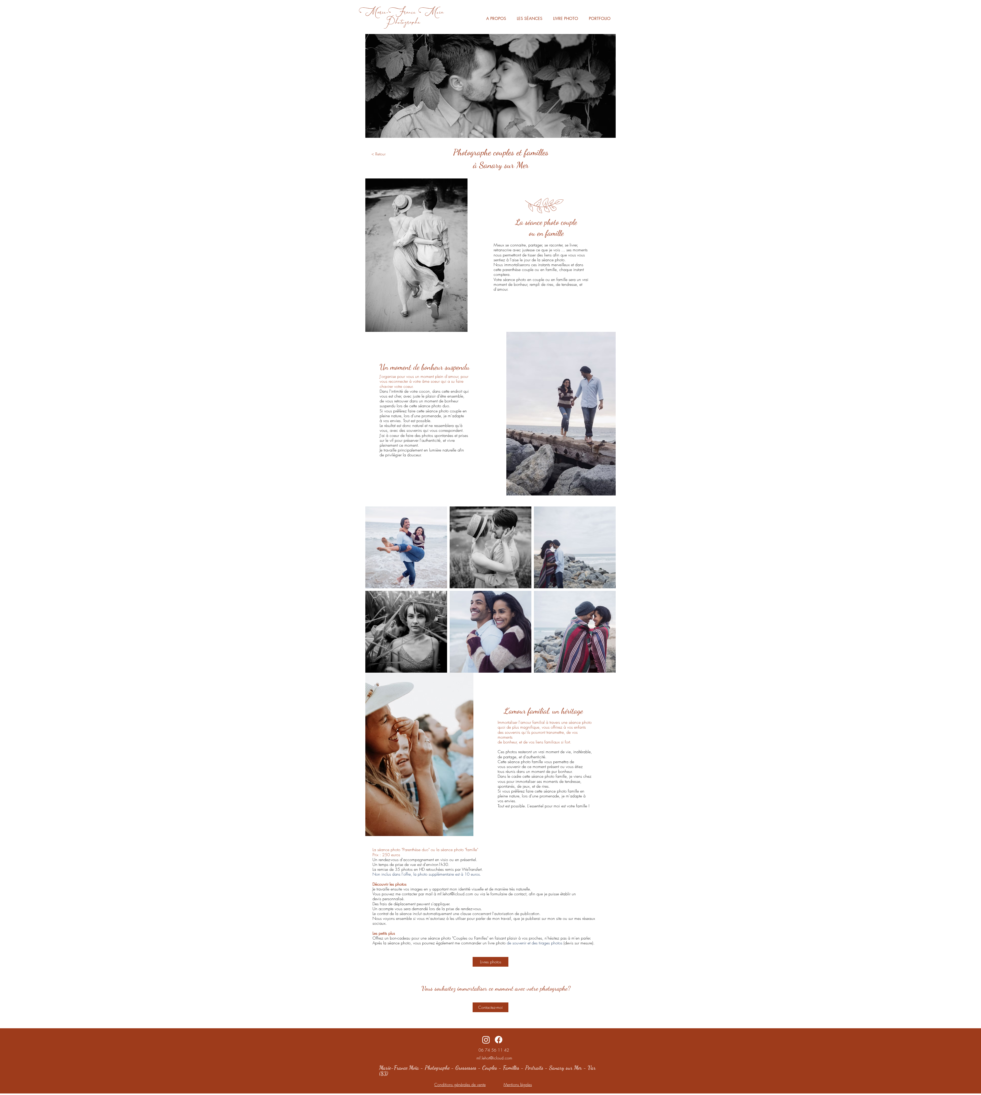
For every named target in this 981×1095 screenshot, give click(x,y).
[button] (529, 18)
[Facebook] (499, 1040)
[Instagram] (486, 1040)
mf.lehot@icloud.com (455, 894)
